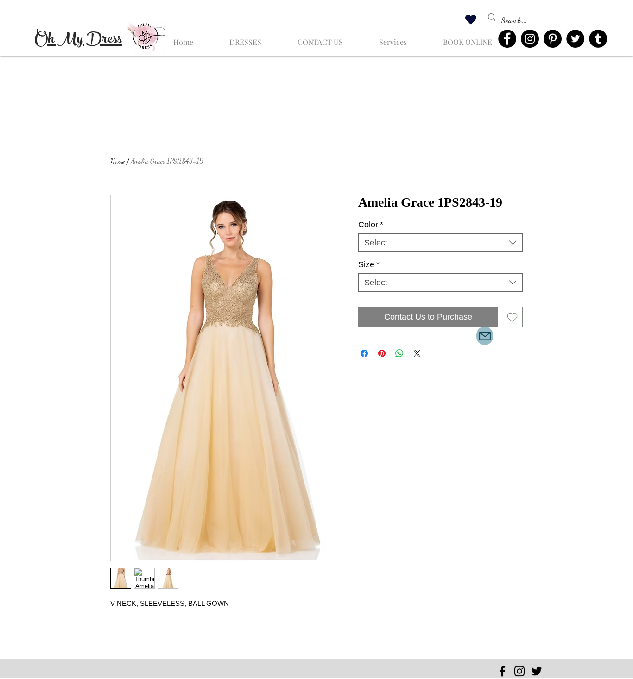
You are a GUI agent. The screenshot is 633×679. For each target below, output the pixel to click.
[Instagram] (530, 39)
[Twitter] (575, 39)
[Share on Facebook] (364, 353)
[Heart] (471, 19)
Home (117, 161)
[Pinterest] (553, 39)
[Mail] (484, 336)
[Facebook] (507, 39)
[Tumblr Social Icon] (598, 39)
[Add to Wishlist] (512, 317)
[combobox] (440, 242)
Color (370, 224)
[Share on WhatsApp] (399, 353)
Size (369, 264)
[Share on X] (417, 353)
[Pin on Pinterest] (381, 353)
